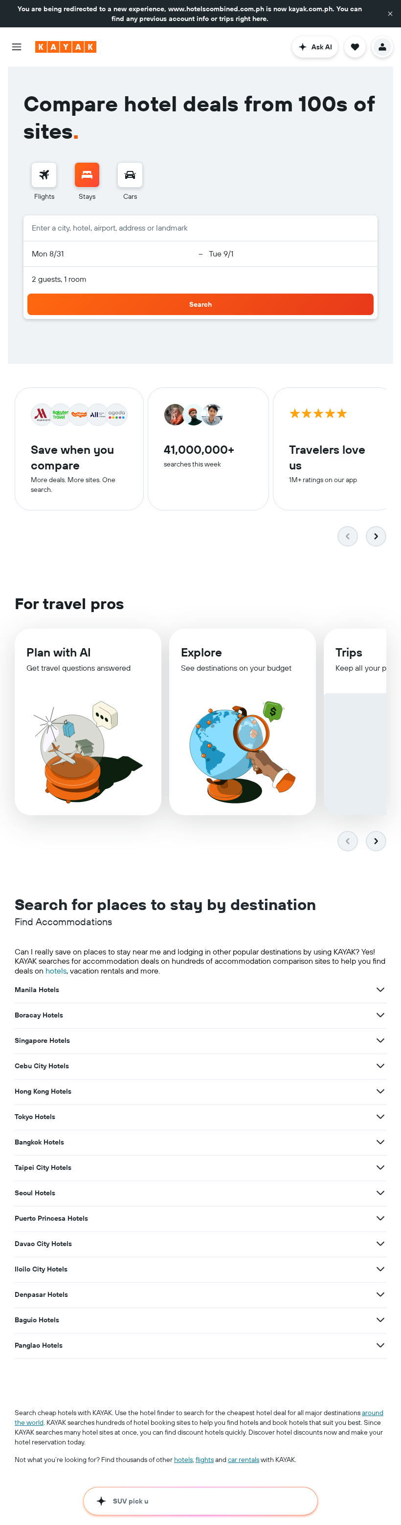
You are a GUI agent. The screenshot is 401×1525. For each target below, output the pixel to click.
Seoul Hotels (35, 1192)
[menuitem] (44, 181)
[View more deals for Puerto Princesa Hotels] (380, 1218)
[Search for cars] (130, 175)
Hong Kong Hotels (43, 1091)
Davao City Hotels (43, 1243)
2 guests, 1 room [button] (59, 279)
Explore (201, 652)
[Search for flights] (44, 175)
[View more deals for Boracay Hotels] (380, 1015)
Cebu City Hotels (42, 1065)
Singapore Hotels (42, 1040)
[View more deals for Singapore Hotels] (380, 1040)
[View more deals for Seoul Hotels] (380, 1193)
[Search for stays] (87, 175)
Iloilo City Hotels (41, 1269)
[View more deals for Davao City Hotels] (380, 1244)
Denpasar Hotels (41, 1294)
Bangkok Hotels (39, 1142)
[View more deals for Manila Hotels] (380, 989)
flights (205, 1459)
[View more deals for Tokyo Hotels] (380, 1117)
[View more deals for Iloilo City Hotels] (380, 1269)
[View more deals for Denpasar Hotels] (380, 1294)
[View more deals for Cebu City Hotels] (380, 1066)
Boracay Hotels (39, 1015)
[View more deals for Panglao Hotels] (380, 1345)
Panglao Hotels (39, 1345)
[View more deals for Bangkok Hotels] (380, 1142)
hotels (56, 970)
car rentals (243, 1459)
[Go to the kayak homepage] (65, 47)
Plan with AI (58, 652)
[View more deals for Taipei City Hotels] (380, 1167)
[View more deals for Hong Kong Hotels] (380, 1091)
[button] (390, 13)
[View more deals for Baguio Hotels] (380, 1320)
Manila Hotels (37, 989)
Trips (348, 652)
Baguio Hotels (37, 1319)
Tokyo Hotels (35, 1116)
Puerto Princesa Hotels (51, 1218)
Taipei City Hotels (43, 1167)
